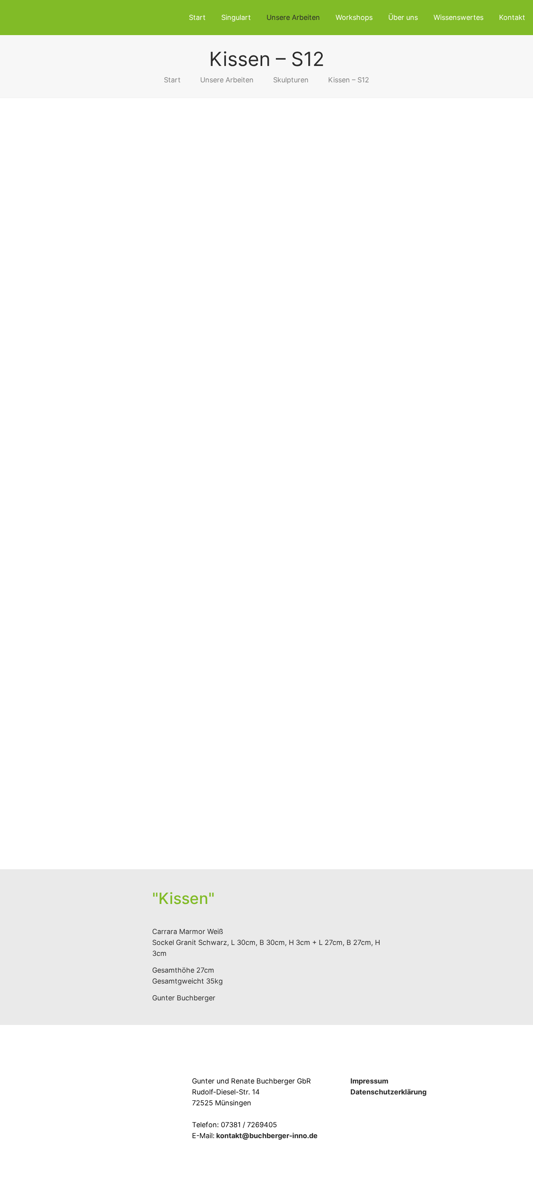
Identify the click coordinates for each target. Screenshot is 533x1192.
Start (172, 80)
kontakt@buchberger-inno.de (267, 1136)
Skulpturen (291, 80)
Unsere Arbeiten (227, 80)
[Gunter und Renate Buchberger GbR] (68, 17)
